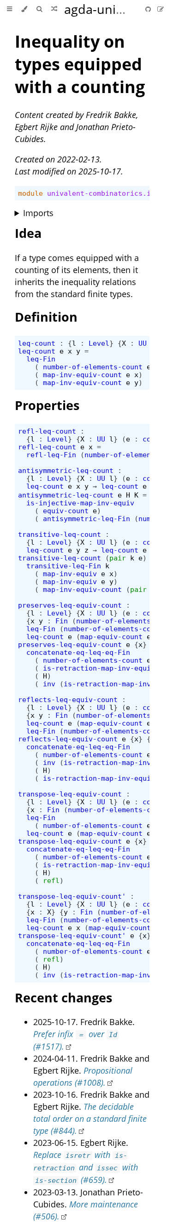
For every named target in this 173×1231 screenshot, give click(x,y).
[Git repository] (149, 9)
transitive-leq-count (59, 534)
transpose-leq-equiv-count (70, 794)
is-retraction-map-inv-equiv (99, 668)
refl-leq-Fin (51, 455)
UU (142, 343)
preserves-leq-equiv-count (70, 605)
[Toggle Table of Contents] (9, 9)
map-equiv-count (111, 636)
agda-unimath (105, 9)
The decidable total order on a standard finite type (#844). (90, 1118)
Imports (38, 212)
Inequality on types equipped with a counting (80, 64)
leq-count (36, 343)
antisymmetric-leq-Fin (86, 518)
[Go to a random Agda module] (54, 9)
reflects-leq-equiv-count (68, 699)
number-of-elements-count (93, 367)
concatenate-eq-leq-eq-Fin (78, 652)
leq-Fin (40, 359)
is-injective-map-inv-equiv (80, 503)
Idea (28, 233)
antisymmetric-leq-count (65, 470)
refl (51, 880)
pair (117, 558)
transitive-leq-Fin (63, 566)
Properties (47, 405)
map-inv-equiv (70, 574)
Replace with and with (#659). (85, 1167)
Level (99, 343)
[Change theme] (24, 9)
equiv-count (66, 511)
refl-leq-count (47, 431)
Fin (61, 621)
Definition (46, 316)
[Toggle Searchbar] (39, 9)
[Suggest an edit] (160, 9)
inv (49, 684)
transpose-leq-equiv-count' (72, 896)
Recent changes (63, 997)
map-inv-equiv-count (82, 375)
